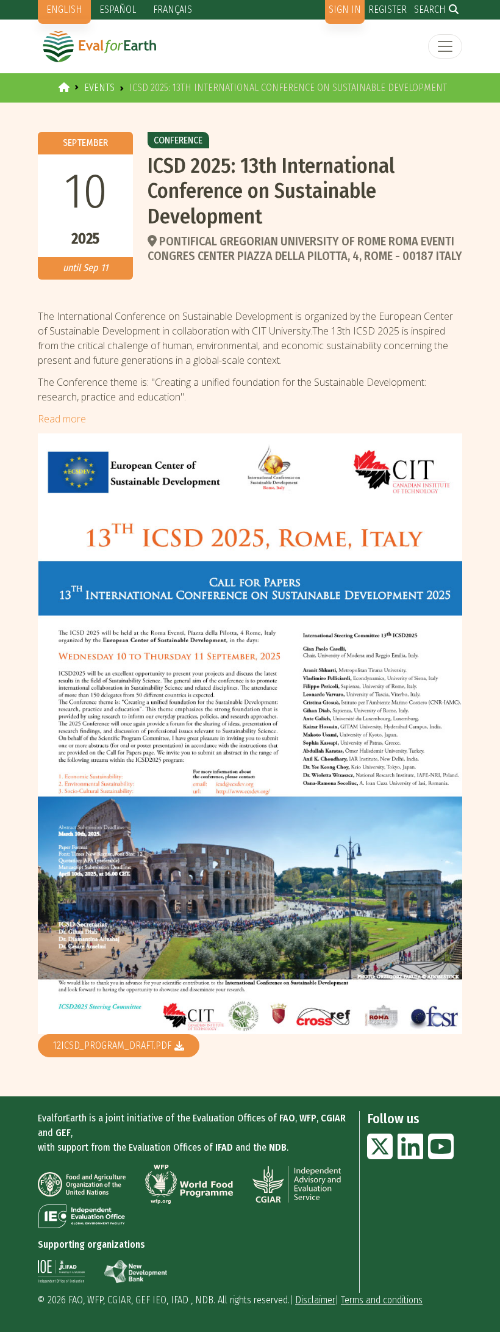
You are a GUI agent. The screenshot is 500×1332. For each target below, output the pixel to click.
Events (99, 87)
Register (387, 9)
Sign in (345, 9)
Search (430, 9)
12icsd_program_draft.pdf (112, 1045)
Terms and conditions (382, 1300)
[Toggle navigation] (445, 46)
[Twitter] (380, 1154)
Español (117, 9)
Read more (62, 418)
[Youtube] (441, 1154)
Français (172, 9)
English (64, 9)
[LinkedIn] (410, 1154)
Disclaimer (315, 1300)
